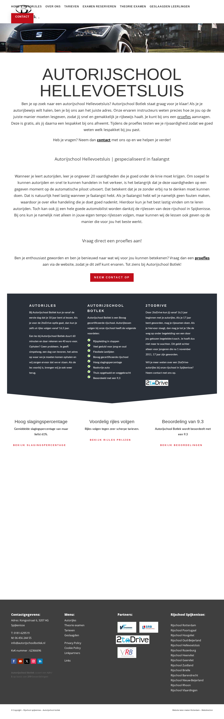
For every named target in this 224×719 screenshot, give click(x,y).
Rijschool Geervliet (182, 660)
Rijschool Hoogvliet (182, 635)
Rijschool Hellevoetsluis (185, 645)
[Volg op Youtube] (20, 661)
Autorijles (32, 6)
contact (22, 16)
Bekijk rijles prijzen (110, 440)
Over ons (53, 6)
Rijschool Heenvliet (182, 655)
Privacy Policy (72, 643)
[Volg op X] (27, 661)
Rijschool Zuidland (182, 665)
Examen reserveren (99, 6)
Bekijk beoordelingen (181, 445)
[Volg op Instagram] (33, 661)
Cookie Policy (72, 648)
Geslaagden (71, 635)
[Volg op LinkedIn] (40, 661)
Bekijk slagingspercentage (39, 445)
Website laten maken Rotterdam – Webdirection (192, 710)
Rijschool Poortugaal (183, 630)
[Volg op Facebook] (13, 661)
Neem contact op (112, 277)
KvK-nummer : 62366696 (26, 650)
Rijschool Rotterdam (183, 625)
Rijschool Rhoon (181, 685)
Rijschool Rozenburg (183, 650)
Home (15, 6)
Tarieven (71, 6)
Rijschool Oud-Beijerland (186, 640)
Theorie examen (133, 6)
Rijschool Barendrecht (184, 675)
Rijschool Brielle (180, 670)
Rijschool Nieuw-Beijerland (187, 680)
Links (67, 660)
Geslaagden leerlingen (170, 6)
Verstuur (176, 569)
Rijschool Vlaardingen (184, 690)
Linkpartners (72, 653)
